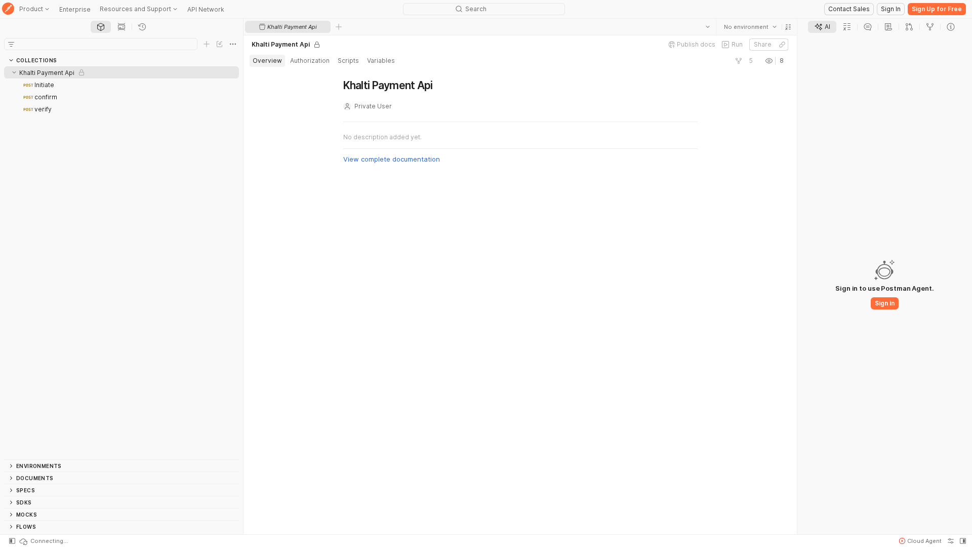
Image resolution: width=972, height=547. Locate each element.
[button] (788, 26)
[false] (739, 61)
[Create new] (206, 44)
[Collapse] (14, 72)
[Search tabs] (708, 27)
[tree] (121, 262)
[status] (43, 541)
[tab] (101, 27)
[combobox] (750, 26)
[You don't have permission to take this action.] (339, 27)
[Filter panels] (11, 44)
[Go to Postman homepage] (8, 9)
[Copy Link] (782, 44)
